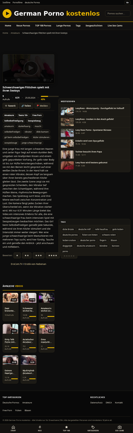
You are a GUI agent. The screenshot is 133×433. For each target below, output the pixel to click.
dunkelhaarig (24, 126)
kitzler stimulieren (41, 137)
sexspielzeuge (10, 142)
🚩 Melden (42, 105)
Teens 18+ (23, 115)
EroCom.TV (16, 264)
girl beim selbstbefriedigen (16, 137)
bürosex (115, 245)
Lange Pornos (63, 25)
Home (8, 25)
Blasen (114, 240)
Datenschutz (96, 402)
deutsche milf (84, 229)
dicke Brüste (68, 229)
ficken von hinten (89, 234)
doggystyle (67, 245)
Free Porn (37, 115)
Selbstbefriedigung (13, 120)
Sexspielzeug (34, 120)
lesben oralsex (69, 240)
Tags (78, 25)
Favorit (10, 105)
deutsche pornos (70, 234)
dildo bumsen (42, 131)
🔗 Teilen (26, 105)
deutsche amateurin (86, 245)
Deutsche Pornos (11, 402)
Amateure (15, 33)
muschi (38, 126)
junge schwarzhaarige (32, 142)
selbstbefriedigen (12, 131)
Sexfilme (6, 2)
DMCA (109, 402)
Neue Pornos (23, 25)
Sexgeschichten (94, 25)
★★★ (38, 255)
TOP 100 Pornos (43, 25)
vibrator (28, 131)
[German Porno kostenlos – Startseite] (52, 13)
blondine (103, 245)
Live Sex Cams (115, 25)
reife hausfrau (101, 229)
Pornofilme (18, 2)
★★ (26, 255)
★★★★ (52, 255)
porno (65, 251)
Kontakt (119, 402)
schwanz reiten (109, 234)
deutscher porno (87, 240)
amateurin (9, 126)
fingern (103, 240)
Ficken (18, 410)
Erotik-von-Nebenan (35, 264)
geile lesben (117, 229)
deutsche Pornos (32, 2)
